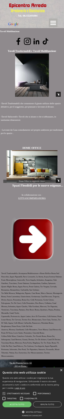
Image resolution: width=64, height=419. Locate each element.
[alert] (32, 393)
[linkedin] (36, 41)
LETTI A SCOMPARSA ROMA (32, 198)
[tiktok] (45, 41)
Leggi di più (20, 388)
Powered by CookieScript (32, 416)
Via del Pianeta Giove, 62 (20, 363)
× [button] (61, 370)
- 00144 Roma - (21, 366)
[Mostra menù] (53, 23)
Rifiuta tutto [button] (47, 404)
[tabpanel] (32, 122)
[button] (28, 15)
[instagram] (27, 41)
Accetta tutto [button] (17, 404)
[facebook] (18, 41)
